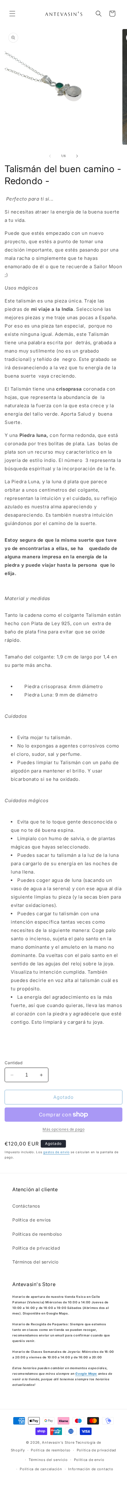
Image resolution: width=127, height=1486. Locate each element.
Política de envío (89, 1460)
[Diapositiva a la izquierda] (50, 156)
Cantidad (14, 1062)
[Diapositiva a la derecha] (77, 156)
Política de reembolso (51, 1450)
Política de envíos (31, 1219)
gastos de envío (56, 1152)
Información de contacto (90, 1469)
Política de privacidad (36, 1248)
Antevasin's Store (58, 1442)
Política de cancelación (41, 1469)
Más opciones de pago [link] (63, 1129)
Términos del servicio (35, 1261)
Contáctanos (26, 1206)
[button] (12, 13)
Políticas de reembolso (37, 1234)
